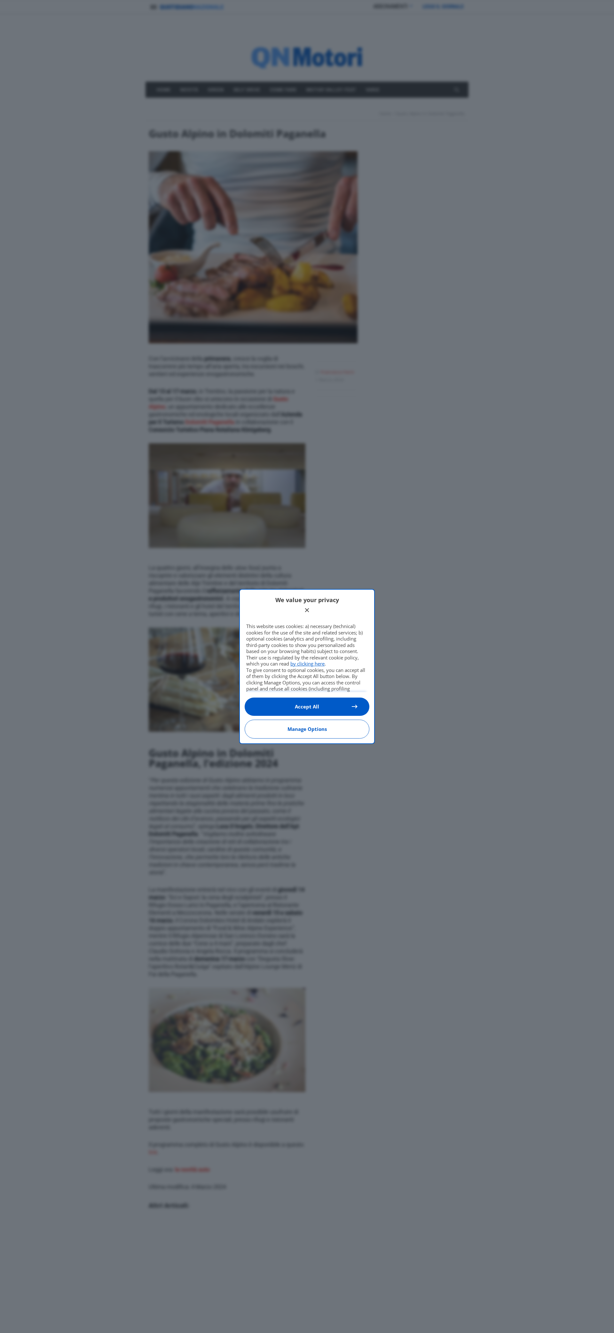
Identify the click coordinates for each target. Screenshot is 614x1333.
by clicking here (307, 663)
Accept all (307, 706)
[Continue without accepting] (307, 610)
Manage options (307, 729)
